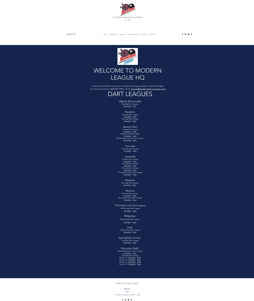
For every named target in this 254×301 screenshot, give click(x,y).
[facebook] (183, 34)
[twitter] (189, 34)
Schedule (127, 151)
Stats (135, 117)
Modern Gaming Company (127, 283)
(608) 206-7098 (117, 89)
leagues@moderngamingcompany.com (148, 89)
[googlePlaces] (191, 34)
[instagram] (186, 34)
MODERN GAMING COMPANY (128, 17)
